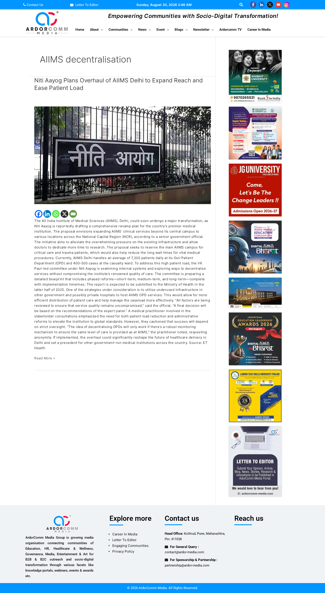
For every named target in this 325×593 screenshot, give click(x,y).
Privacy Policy (123, 551)
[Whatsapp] (56, 214)
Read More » (44, 358)
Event (161, 30)
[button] (96, 30)
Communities (118, 30)
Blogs (179, 30)
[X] (64, 214)
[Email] (73, 214)
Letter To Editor (124, 540)
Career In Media (259, 30)
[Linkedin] (47, 214)
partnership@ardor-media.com (187, 565)
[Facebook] (38, 214)
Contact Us (34, 5)
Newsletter (201, 30)
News (142, 30)
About (94, 30)
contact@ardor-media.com (184, 552)
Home (79, 30)
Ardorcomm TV (230, 30)
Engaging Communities (130, 546)
